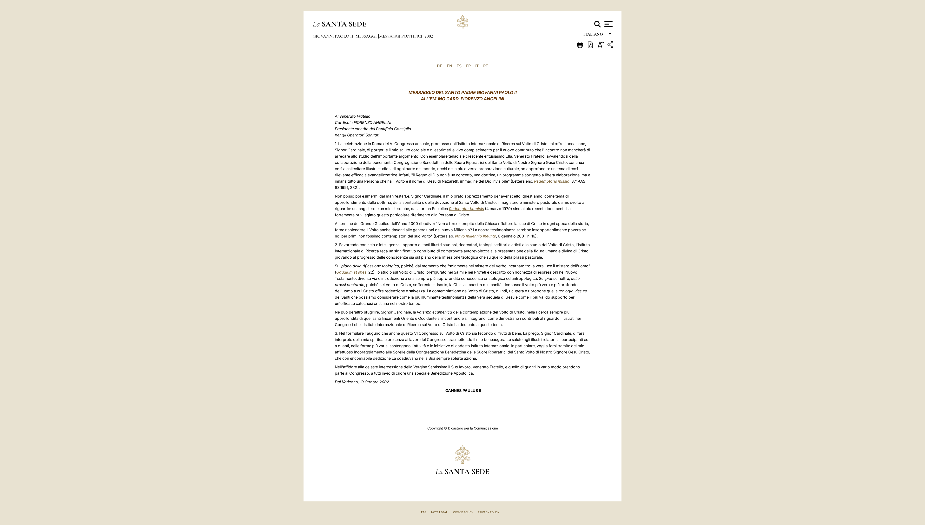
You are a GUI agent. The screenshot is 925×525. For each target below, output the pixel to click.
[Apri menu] (608, 24)
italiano (594, 35)
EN (449, 66)
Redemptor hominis (466, 208)
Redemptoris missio (551, 181)
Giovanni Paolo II (333, 36)
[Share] (611, 45)
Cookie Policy (463, 512)
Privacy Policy (488, 512)
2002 (429, 36)
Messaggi (367, 36)
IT (477, 66)
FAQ (423, 512)
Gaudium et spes (351, 272)
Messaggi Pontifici (401, 36)
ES (459, 66)
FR (468, 66)
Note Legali (439, 512)
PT (485, 66)
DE (439, 66)
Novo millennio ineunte (475, 236)
